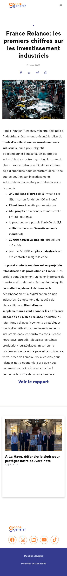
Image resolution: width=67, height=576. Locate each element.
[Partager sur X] (29, 73)
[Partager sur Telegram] (37, 73)
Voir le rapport (33, 382)
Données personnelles (33, 563)
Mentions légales (33, 556)
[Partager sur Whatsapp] (46, 73)
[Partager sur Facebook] (21, 73)
